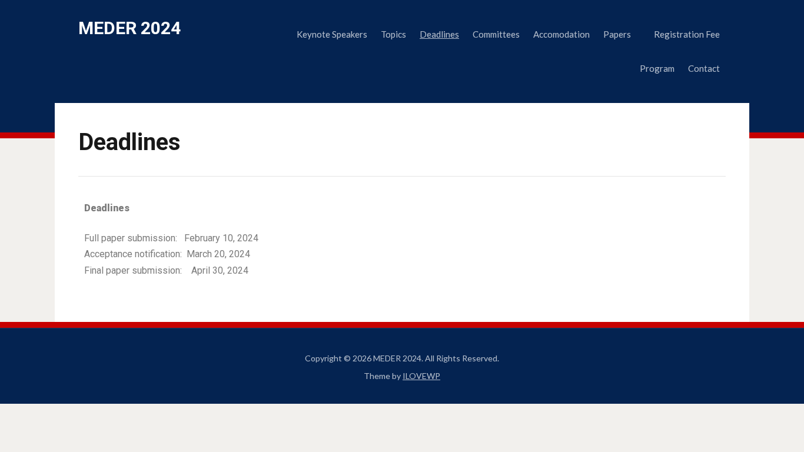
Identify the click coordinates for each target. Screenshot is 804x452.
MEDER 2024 (129, 28)
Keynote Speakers (332, 34)
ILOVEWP (421, 376)
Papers (617, 34)
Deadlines (439, 34)
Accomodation (561, 34)
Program (657, 68)
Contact (704, 68)
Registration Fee (687, 34)
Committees (496, 34)
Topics (393, 34)
